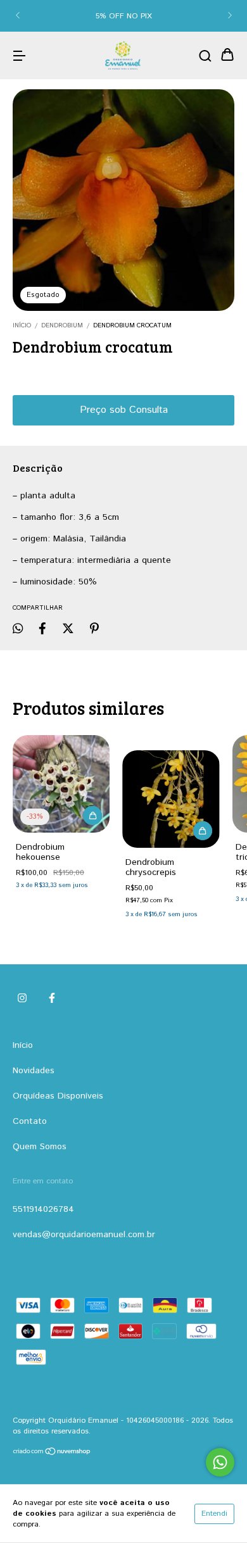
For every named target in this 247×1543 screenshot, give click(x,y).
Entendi (214, 1513)
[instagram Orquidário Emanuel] (22, 999)
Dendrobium (62, 325)
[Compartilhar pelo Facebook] (42, 628)
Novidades (33, 1070)
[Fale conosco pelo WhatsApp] (220, 1462)
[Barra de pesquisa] (205, 55)
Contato (30, 1121)
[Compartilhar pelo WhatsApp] (18, 628)
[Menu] (19, 55)
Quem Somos (39, 1146)
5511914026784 (43, 1209)
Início (22, 325)
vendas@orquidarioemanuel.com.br (84, 1234)
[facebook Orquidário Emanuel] (51, 999)
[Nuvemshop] (52, 1453)
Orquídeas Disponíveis (58, 1096)
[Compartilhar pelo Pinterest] (94, 628)
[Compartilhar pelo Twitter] (68, 628)
